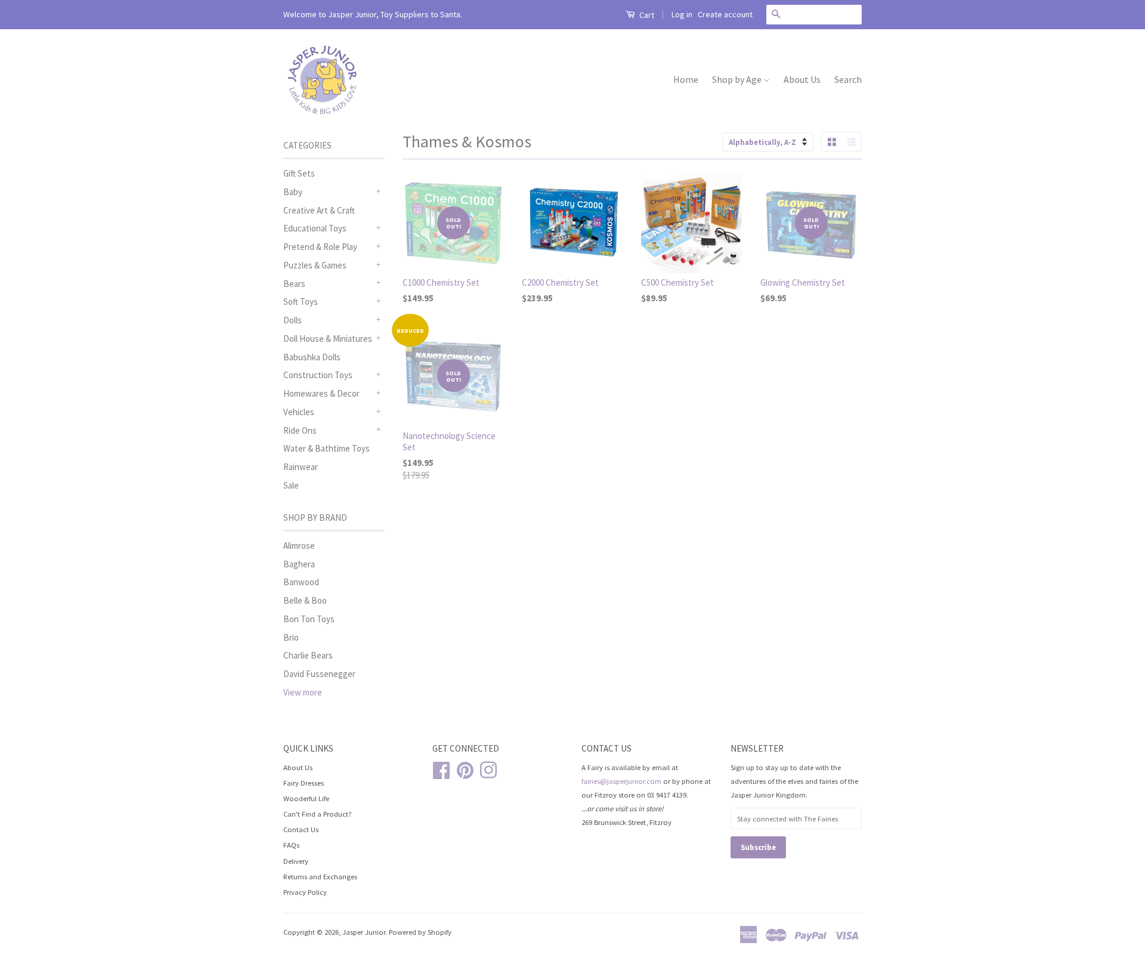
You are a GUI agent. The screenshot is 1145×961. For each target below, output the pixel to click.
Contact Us (300, 829)
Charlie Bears (308, 655)
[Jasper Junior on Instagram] (488, 768)
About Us (802, 79)
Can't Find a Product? (317, 813)
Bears (294, 283)
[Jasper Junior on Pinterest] (465, 768)
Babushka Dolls (312, 357)
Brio (291, 637)
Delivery (295, 861)
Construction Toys (317, 375)
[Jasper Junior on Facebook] (441, 768)
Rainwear (300, 466)
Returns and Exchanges (320, 876)
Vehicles (298, 412)
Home (685, 79)
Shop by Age (737, 79)
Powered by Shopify (420, 932)
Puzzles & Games (314, 265)
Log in (681, 14)
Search (848, 79)
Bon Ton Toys (309, 619)
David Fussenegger (319, 673)
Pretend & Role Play (320, 246)
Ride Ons (300, 430)
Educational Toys (314, 228)
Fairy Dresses (303, 782)
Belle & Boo (305, 600)
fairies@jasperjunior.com (621, 781)
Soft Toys (300, 301)
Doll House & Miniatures (327, 338)
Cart (646, 15)
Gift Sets (299, 173)
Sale (291, 485)
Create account (725, 14)
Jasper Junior (363, 932)
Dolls (292, 320)
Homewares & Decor (321, 393)
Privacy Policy (305, 892)
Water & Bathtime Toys (326, 448)
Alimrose (299, 545)
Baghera (299, 564)
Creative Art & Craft (319, 210)
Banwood (301, 582)
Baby (292, 191)
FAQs (291, 844)
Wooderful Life (306, 798)
